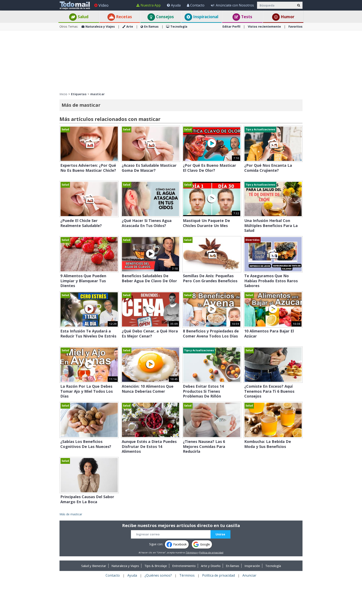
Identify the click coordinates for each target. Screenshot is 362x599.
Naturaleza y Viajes (100, 26)
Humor (287, 16)
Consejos (164, 16)
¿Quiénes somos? (158, 575)
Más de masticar (70, 514)
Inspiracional (205, 16)
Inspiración (252, 566)
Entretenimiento (184, 566)
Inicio (63, 94)
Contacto (197, 5)
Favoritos (295, 26)
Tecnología (178, 26)
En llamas (151, 26)
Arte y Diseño (211, 566)
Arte (129, 26)
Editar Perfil (231, 26)
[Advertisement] (181, 61)
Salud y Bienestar (93, 566)
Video (103, 5)
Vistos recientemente (264, 26)
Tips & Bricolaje (155, 566)
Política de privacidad (211, 552)
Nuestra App (151, 5)
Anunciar (249, 575)
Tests (246, 16)
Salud (82, 16)
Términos (191, 552)
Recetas (123, 16)
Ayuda (176, 5)
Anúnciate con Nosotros (235, 5)
